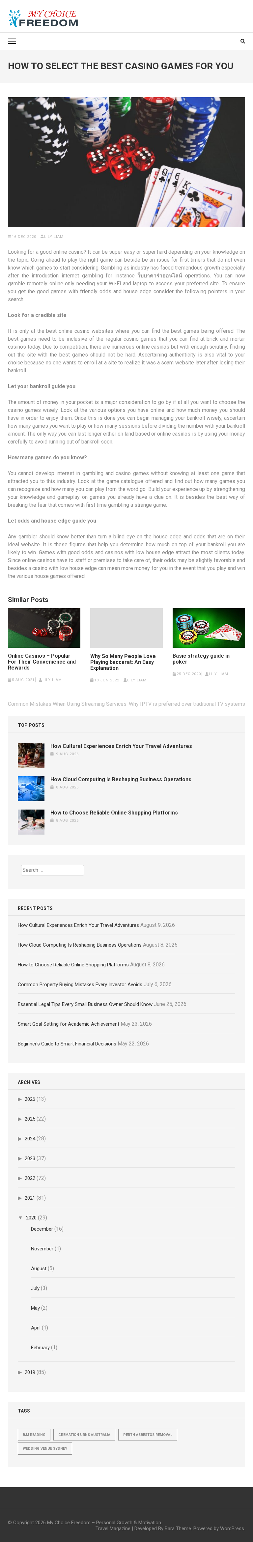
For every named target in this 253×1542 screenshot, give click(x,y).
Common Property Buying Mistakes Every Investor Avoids (80, 984)
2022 (30, 1178)
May (35, 1308)
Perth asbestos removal (147, 1435)
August (38, 1268)
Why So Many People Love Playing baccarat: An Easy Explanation (123, 662)
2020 (31, 1218)
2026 (30, 1099)
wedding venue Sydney (45, 1448)
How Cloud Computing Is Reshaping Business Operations (120, 779)
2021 (30, 1198)
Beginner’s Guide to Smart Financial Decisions (67, 1044)
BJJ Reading (34, 1435)
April (36, 1328)
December (42, 1229)
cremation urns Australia (84, 1435)
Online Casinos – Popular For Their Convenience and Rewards (42, 662)
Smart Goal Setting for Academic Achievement (68, 1024)
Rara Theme (178, 1528)
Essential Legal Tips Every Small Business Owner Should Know (85, 1004)
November (42, 1249)
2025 (30, 1119)
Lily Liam (54, 237)
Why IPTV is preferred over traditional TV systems (187, 704)
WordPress (232, 1528)
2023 (30, 1158)
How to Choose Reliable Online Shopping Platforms (114, 813)
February (40, 1348)
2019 (30, 1372)
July (35, 1288)
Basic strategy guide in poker (201, 659)
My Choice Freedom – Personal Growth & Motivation (104, 1523)
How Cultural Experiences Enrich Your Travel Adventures (121, 746)
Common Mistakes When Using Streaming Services (67, 704)
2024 (30, 1139)
